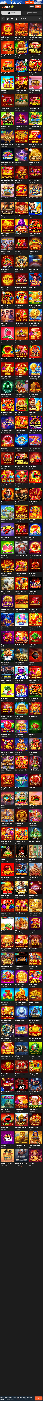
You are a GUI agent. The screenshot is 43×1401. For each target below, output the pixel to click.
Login (32, 6)
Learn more (11, 1399)
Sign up (38, 6)
